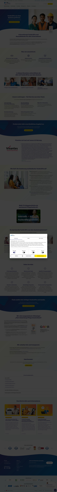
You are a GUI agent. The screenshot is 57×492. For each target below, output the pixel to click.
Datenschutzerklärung (40, 247)
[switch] (24, 252)
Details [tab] (28, 238)
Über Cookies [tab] (41, 238)
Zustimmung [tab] (16, 238)
